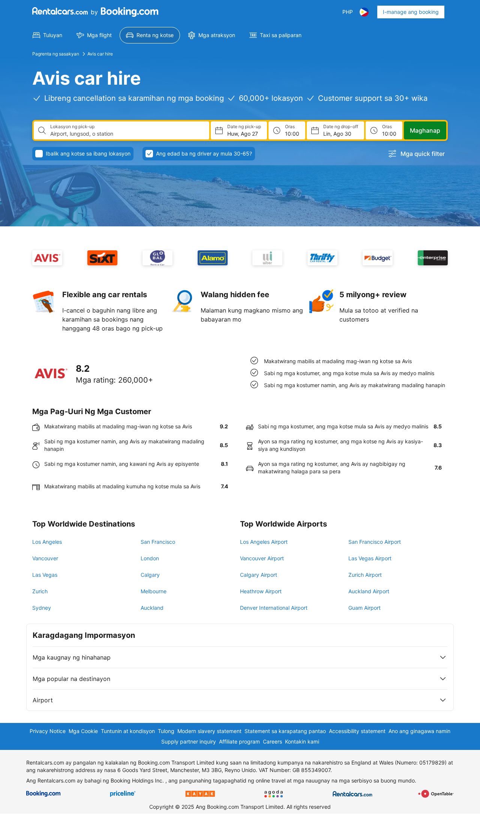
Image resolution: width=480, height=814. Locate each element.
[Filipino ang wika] (364, 12)
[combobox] (126, 134)
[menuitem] (47, 35)
